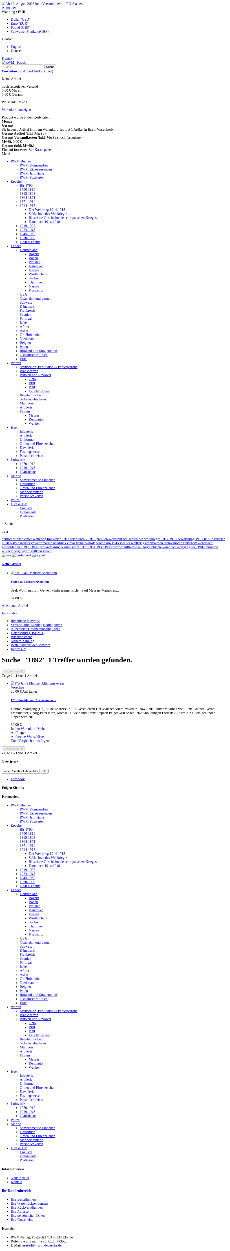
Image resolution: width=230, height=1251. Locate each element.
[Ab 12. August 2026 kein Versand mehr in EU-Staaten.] (43, 4)
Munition (26, 403)
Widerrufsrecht (21, 637)
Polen (24, 347)
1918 (92, 539)
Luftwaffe (18, 460)
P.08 (32, 383)
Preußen (34, 262)
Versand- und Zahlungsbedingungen (36, 625)
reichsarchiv (79, 539)
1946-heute (28, 472)
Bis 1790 (26, 185)
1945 (116, 543)
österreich (218, 539)
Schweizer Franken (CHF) (30, 31)
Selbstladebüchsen (33, 399)
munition (212, 547)
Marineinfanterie (31, 492)
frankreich (54, 539)
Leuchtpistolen (39, 391)
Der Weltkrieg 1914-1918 (47, 210)
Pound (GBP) (20, 27)
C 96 (32, 379)
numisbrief (72, 547)
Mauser (34, 415)
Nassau (34, 286)
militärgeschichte (150, 547)
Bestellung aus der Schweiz (30, 645)
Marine (16, 476)
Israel (23, 359)
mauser (25, 543)
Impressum (18, 649)
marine (47, 543)
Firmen (25, 411)
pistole (15, 543)
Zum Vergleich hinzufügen (30, 741)
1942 (35, 547)
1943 (27, 547)
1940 (108, 547)
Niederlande (28, 339)
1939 (100, 547)
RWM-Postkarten (32, 177)
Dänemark (27, 306)
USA (23, 294)
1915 (199, 539)
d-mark (58, 547)
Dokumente (28, 512)
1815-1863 (27, 193)
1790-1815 (27, 189)
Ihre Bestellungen (23, 1199)
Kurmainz (36, 290)
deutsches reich (13, 539)
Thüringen (36, 282)
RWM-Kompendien (34, 165)
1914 (66, 539)
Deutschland (29, 250)
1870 (6, 543)
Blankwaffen (29, 371)
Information (10, 613)
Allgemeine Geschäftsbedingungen (35, 629)
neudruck (60, 543)
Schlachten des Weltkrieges (48, 214)
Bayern (34, 254)
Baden (33, 258)
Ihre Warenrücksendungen (29, 1203)
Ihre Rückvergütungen (27, 1207)
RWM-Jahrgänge (32, 173)
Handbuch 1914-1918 (44, 222)
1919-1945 (27, 468)
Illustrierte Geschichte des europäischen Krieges (63, 218)
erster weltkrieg (35, 539)
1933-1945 (27, 230)
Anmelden (9, 8)
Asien (24, 331)
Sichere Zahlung (22, 641)
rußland (37, 551)
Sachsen (34, 278)
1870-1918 (27, 464)
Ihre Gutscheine (22, 1219)
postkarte (46, 547)
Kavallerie (27, 447)
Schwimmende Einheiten (37, 480)
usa (109, 543)
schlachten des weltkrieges (142, 539)
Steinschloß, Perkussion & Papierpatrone (48, 367)
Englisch (26, 508)
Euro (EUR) (19, 23)
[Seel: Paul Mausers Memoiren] (34, 573)
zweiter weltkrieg (132, 543)
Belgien (25, 343)
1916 (173, 539)
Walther (34, 423)
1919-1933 (27, 226)
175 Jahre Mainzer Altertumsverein (33, 700)
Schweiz (26, 302)
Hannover (36, 266)
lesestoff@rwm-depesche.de (42, 1245)
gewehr (36, 543)
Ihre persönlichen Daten (28, 1215)
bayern (26, 551)
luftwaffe (131, 547)
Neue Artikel (11, 564)
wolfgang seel (187, 547)
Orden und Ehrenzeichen (37, 443)
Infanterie (26, 431)
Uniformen (27, 439)
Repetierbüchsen (31, 395)
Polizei (15, 500)
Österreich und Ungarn (36, 298)
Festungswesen (30, 452)
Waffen (16, 363)
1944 (84, 547)
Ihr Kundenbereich (16, 1191)
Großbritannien (30, 335)
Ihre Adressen (20, 1211)
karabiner (170, 547)
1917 (165, 539)
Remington (36, 419)
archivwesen (154, 543)
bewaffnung (186, 539)
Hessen (34, 270)
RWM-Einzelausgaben (36, 169)
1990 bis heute (30, 242)
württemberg (11, 551)
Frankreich (27, 310)
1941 (92, 547)
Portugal (26, 318)
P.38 (32, 387)
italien (47, 551)
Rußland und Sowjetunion (38, 351)
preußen (102, 539)
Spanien (25, 314)
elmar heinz (75, 543)
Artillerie (26, 407)
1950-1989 (27, 238)
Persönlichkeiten (31, 456)
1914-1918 (27, 205)
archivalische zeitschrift (181, 543)
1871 (207, 539)
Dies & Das (19, 504)
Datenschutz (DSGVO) (27, 633)
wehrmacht (205, 543)
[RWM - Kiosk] (14, 62)
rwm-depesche (95, 543)
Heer (14, 427)
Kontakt (7, 58)
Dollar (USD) (20, 19)
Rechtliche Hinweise (25, 621)
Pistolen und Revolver (35, 375)
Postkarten (27, 516)
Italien (24, 322)
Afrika (24, 326)
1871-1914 (27, 201)
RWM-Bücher (21, 161)
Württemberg (38, 274)
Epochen (17, 181)
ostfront (118, 547)
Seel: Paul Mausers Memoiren (30, 581)
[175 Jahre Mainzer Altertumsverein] (37, 683)
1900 (201, 547)
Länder (16, 246)
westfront (116, 539)
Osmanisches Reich (34, 355)
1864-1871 (27, 197)
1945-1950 (27, 234)
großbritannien (12, 547)
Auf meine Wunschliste (27, 737)
